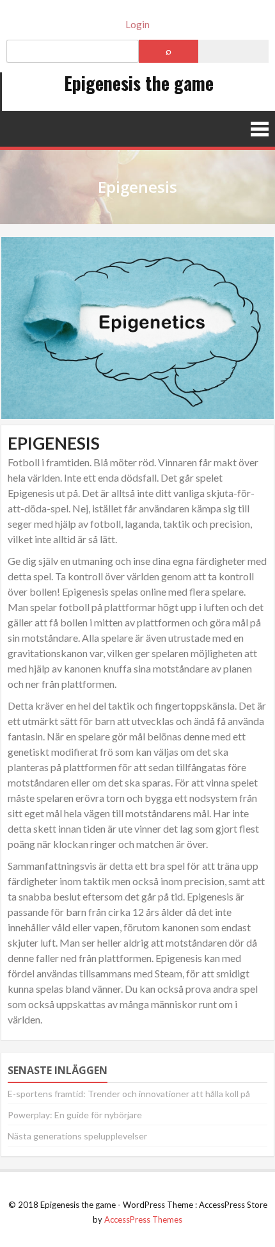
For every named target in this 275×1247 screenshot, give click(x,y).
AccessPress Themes (143, 1219)
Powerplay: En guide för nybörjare (75, 1114)
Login (137, 24)
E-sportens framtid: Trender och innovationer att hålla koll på (129, 1093)
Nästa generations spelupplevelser (77, 1135)
